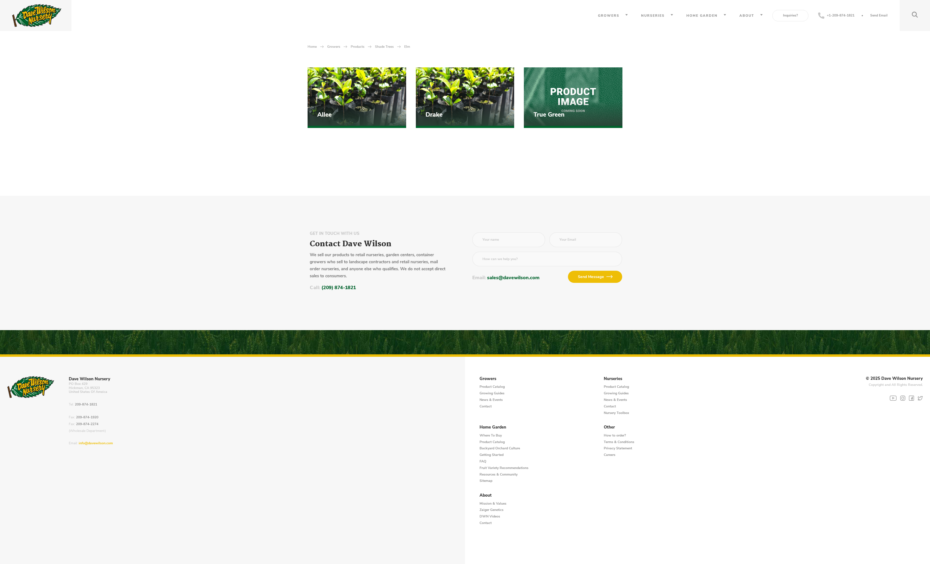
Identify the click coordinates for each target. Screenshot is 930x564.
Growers (608, 15)
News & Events (491, 399)
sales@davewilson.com (513, 277)
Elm (407, 47)
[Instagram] (902, 398)
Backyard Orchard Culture (500, 448)
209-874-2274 (87, 424)
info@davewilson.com (96, 443)
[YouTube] (893, 398)
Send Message (591, 276)
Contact (486, 406)
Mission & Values (493, 503)
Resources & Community (499, 474)
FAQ (483, 461)
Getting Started (492, 455)
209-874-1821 (86, 405)
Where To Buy (491, 435)
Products (357, 47)
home (312, 47)
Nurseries (653, 15)
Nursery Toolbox (616, 413)
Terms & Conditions (619, 442)
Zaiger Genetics (492, 510)
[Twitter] (920, 398)
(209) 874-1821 (338, 287)
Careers (609, 455)
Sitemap (486, 480)
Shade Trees (384, 47)
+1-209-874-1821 (840, 15)
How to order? (615, 435)
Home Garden (702, 15)
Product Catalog (492, 386)
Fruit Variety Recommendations (504, 468)
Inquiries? (790, 15)
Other (609, 427)
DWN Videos (490, 516)
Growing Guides (492, 393)
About (746, 15)
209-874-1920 (87, 417)
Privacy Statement (618, 448)
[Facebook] (911, 398)
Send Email (879, 16)
